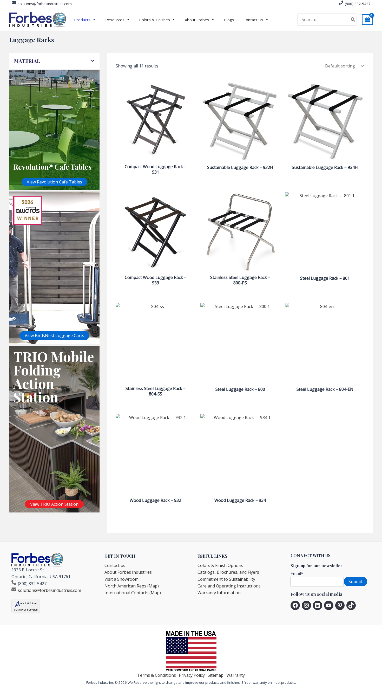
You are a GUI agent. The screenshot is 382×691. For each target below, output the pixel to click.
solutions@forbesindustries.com (45, 3)
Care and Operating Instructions (229, 586)
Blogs (229, 19)
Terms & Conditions (156, 675)
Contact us (114, 565)
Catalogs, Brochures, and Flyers (228, 572)
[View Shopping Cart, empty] (367, 19)
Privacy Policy (192, 675)
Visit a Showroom (121, 579)
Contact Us (253, 19)
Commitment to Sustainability (226, 579)
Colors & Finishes (154, 19)
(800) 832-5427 (357, 3)
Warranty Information (219, 593)
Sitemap (215, 675)
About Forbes (197, 19)
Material (27, 61)
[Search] (353, 20)
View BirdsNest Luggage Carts (54, 335)
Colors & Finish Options (220, 565)
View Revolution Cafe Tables (54, 182)
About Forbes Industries (128, 572)
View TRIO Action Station (54, 504)
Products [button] (82, 19)
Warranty (235, 675)
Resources (114, 19)
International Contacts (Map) (132, 593)
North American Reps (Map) (131, 586)
